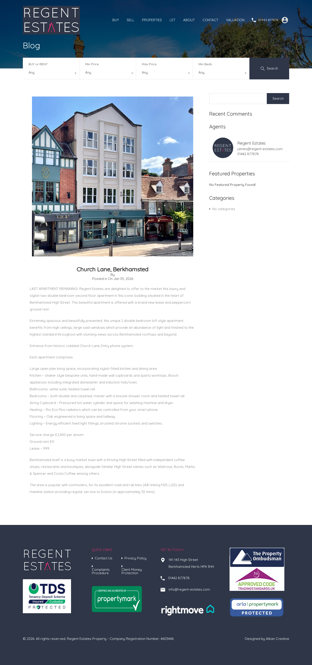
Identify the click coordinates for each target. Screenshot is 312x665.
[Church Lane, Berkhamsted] (112, 254)
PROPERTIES (152, 20)
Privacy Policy (135, 558)
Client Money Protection (132, 571)
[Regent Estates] (51, 32)
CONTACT (210, 20)
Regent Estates (251, 143)
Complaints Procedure (101, 571)
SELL (130, 20)
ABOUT (189, 20)
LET (172, 20)
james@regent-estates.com (260, 149)
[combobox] (51, 73)
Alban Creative (277, 638)
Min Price (92, 64)
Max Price (149, 64)
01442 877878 (268, 20)
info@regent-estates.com (189, 589)
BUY (115, 20)
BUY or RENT (38, 64)
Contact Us (103, 558)
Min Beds (205, 64)
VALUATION (235, 20)
